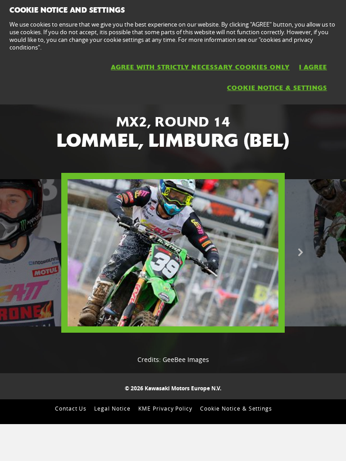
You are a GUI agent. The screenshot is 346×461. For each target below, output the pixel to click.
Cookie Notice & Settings (236, 408)
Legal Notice (112, 408)
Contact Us (71, 408)
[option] (173, 253)
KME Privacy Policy (165, 408)
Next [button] (300, 252)
